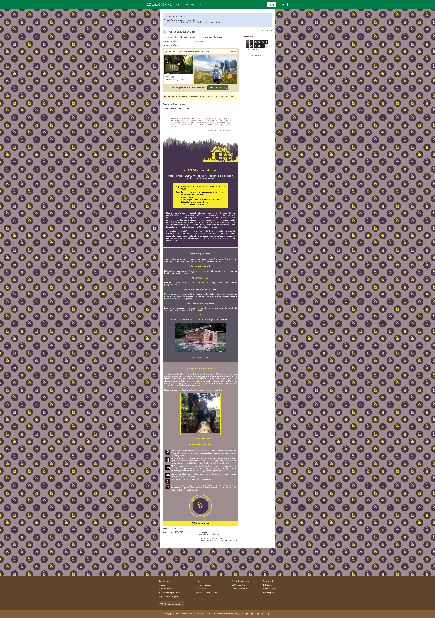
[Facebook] (246, 614)
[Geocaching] (159, 4)
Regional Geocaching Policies (170, 596)
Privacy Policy (239, 614)
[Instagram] (257, 614)
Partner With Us (165, 589)
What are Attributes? (252, 49)
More (166, 24)
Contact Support (269, 589)
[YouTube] (252, 614)
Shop (202, 4)
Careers (162, 585)
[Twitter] (263, 614)
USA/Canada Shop (238, 585)
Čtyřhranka (173, 37)
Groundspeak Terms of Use (223, 614)
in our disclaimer (229, 96)
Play (177, 4)
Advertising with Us (258, 55)
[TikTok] (268, 614)
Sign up (271, 4)
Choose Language (172, 603)
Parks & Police (201, 589)
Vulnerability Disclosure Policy (206, 593)
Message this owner (189, 37)
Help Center (267, 585)
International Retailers (240, 589)
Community (189, 4)
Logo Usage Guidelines (204, 585)
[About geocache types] (165, 31)
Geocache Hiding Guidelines (169, 593)
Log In (283, 4)
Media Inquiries (268, 593)
